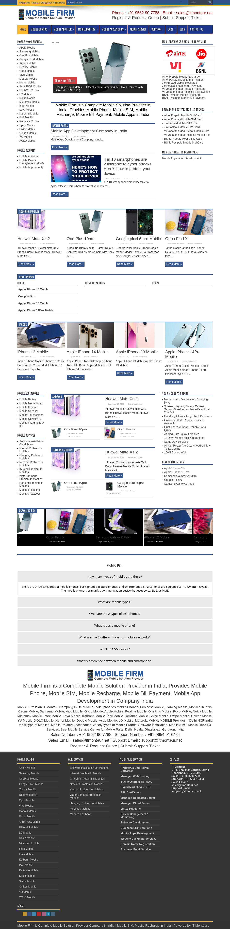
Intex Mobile (26, 105)
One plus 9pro (27, 296)
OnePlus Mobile (29, 55)
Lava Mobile (26, 109)
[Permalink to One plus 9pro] (139, 533)
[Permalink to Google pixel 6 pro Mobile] (139, 233)
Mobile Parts (114, 729)
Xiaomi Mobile (28, 63)
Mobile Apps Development (137, 833)
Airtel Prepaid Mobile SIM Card (182, 115)
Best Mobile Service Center (80, 729)
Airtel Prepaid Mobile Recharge (181, 76)
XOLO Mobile (27, 140)
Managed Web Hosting (135, 776)
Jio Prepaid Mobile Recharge (179, 82)
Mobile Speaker (28, 411)
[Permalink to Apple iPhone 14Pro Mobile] (189, 347)
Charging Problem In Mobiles (87, 778)
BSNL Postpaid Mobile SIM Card (183, 142)
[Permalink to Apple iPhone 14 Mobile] (90, 347)
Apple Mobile (27, 47)
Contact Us (196, 29)
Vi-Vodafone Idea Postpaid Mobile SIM (187, 134)
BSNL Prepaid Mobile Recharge (181, 94)
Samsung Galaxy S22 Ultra (180, 476)
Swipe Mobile (27, 129)
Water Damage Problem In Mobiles (30, 477)
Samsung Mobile (29, 51)
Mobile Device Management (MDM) (31, 162)
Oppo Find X (176, 238)
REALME (156, 283)
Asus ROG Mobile (30, 86)
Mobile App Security (31, 167)
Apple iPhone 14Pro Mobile (36, 310)
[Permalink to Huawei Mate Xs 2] (41, 233)
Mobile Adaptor (63, 29)
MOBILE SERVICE (138, 29)
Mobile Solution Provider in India (127, 686)
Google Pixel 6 (173, 479)
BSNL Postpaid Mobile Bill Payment (183, 97)
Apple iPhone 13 (174, 468)
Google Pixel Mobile (31, 59)
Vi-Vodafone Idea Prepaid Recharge (183, 88)
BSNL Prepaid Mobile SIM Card (183, 138)
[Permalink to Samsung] (90, 533)
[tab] (115, 576)
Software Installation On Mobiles (31, 443)
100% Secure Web (175, 452)
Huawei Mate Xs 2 (33, 238)
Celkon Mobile (28, 133)
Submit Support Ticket (182, 17)
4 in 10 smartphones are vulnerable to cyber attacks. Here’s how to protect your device (128, 166)
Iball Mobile (26, 117)
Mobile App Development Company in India (89, 131)
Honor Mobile (27, 82)
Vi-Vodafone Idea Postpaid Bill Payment (186, 91)
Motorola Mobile (146, 720)
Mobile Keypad (28, 407)
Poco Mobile (182, 711)
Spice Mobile (27, 125)
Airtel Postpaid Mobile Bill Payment (183, 79)
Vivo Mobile (26, 74)
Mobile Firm (37, 686)
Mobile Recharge (99, 693)
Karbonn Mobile (28, 113)
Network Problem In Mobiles (87, 784)
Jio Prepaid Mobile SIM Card (181, 123)
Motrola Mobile (28, 78)
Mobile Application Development (181, 158)
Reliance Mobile (29, 121)
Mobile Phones (127, 707)
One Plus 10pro (65, 80)
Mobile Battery (86, 29)
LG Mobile (72, 2)
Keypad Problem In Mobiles (86, 789)
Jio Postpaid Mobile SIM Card (182, 127)
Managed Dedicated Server (138, 797)
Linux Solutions (131, 808)
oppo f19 (171, 537)
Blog (182, 29)
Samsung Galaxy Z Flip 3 (179, 483)
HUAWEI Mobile (29, 90)
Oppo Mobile (27, 70)
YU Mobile (25, 136)
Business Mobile (152, 707)
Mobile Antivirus (28, 156)
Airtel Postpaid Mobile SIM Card (183, 119)
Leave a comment (80, 136)
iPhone (21, 283)
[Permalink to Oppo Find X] (189, 233)
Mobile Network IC (30, 418)
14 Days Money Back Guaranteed (184, 437)
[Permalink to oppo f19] (189, 533)
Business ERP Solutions (136, 827)
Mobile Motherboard (31, 403)
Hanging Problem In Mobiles (87, 803)
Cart (170, 29)
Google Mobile (86, 720)
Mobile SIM (62, 693)
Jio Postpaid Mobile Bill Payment (182, 85)
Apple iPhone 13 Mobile (33, 303)
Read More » (59, 147)
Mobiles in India (200, 707)
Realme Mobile (28, 67)
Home (23, 29)
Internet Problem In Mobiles (86, 773)
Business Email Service (136, 849)
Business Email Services (136, 781)
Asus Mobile (108, 720)
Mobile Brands (39, 29)
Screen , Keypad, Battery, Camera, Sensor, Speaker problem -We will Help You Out (187, 409)
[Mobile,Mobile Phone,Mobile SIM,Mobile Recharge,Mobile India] (46, 17)
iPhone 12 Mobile (32, 352)
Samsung (74, 537)
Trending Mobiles (29, 211)
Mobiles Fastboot (29, 493)
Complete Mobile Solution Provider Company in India (76, 925)
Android (57, 397)
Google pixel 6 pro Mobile (138, 238)
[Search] (210, 2)
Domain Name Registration (138, 844)
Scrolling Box (27, 511)
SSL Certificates (131, 792)
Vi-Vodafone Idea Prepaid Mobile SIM (186, 131)
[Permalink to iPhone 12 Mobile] (41, 347)
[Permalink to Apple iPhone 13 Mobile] (139, 347)
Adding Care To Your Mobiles (181, 434)
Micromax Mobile (29, 102)
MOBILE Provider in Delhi (178, 720)
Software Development (135, 822)
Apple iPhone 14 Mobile (33, 289)
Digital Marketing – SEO (136, 787)
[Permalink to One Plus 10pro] (90, 233)
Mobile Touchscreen (31, 414)
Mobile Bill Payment (146, 693)
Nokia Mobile (27, 98)
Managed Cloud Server (135, 803)
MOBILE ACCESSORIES (113, 29)
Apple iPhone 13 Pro (176, 472)
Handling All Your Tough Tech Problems (188, 416)
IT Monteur (200, 925)
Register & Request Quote (135, 17)
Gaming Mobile (177, 707)
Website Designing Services (138, 838)
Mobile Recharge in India (153, 925)
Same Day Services (176, 441)
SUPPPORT (157, 29)
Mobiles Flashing (29, 489)
